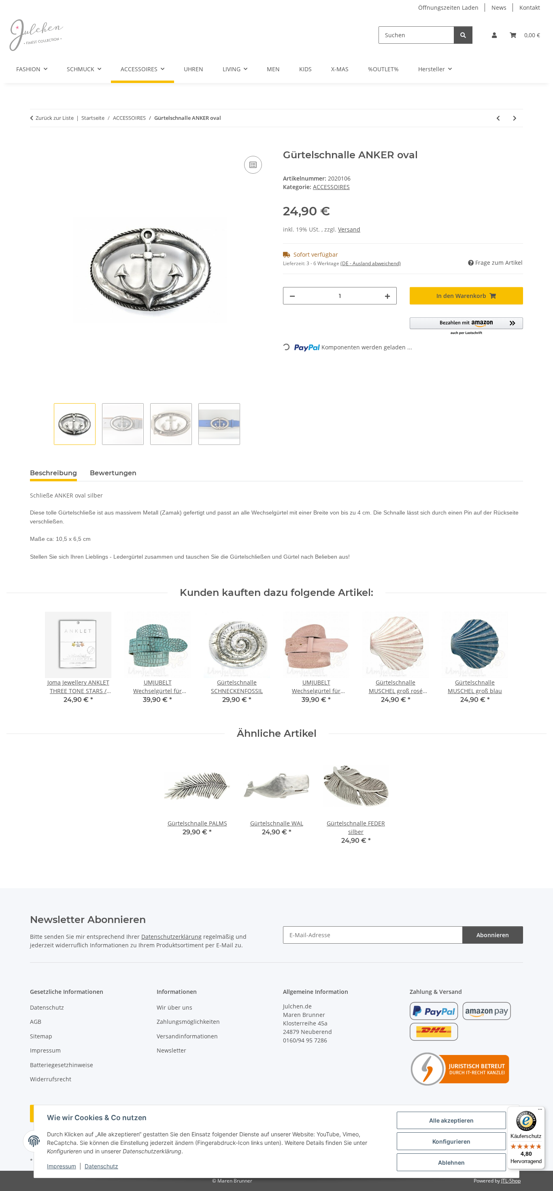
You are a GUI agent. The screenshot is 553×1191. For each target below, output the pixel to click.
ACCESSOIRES (331, 187)
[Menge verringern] (292, 295)
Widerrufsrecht (50, 1079)
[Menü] (540, 1111)
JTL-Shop (511, 1180)
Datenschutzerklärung (171, 936)
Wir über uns (174, 1007)
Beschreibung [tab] (53, 473)
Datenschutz (101, 1166)
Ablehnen (451, 1162)
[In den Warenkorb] (36, 144)
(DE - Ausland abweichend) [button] (370, 263)
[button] (494, 35)
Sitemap (41, 1036)
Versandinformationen (187, 1036)
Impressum (61, 1166)
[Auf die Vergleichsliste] (253, 165)
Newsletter (171, 1050)
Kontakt (529, 7)
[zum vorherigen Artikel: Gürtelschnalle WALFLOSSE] (498, 118)
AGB (35, 1021)
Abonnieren (492, 935)
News (498, 7)
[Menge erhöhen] (387, 295)
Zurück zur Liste (55, 117)
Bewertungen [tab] (113, 473)
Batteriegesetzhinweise (61, 1065)
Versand (349, 229)
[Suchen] (463, 35)
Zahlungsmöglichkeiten (188, 1021)
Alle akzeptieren (451, 1120)
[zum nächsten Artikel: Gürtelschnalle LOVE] (514, 118)
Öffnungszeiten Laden (448, 7)
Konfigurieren (451, 1141)
